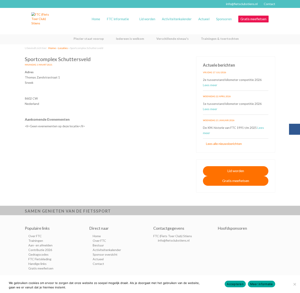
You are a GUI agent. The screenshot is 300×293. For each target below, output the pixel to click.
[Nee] (294, 284)
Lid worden (147, 19)
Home (96, 19)
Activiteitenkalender (177, 19)
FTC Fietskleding (39, 259)
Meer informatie (261, 284)
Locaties (63, 48)
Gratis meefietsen (253, 19)
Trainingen (35, 240)
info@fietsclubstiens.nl (242, 4)
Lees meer (210, 85)
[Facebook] (294, 129)
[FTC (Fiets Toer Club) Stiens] (40, 18)
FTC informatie (118, 19)
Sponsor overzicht (105, 254)
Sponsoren (224, 19)
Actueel (204, 19)
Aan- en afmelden (40, 245)
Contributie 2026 (40, 250)
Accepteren (235, 284)
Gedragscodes (38, 254)
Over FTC (35, 236)
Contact (269, 4)
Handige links (37, 264)
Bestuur (98, 245)
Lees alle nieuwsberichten (223, 144)
